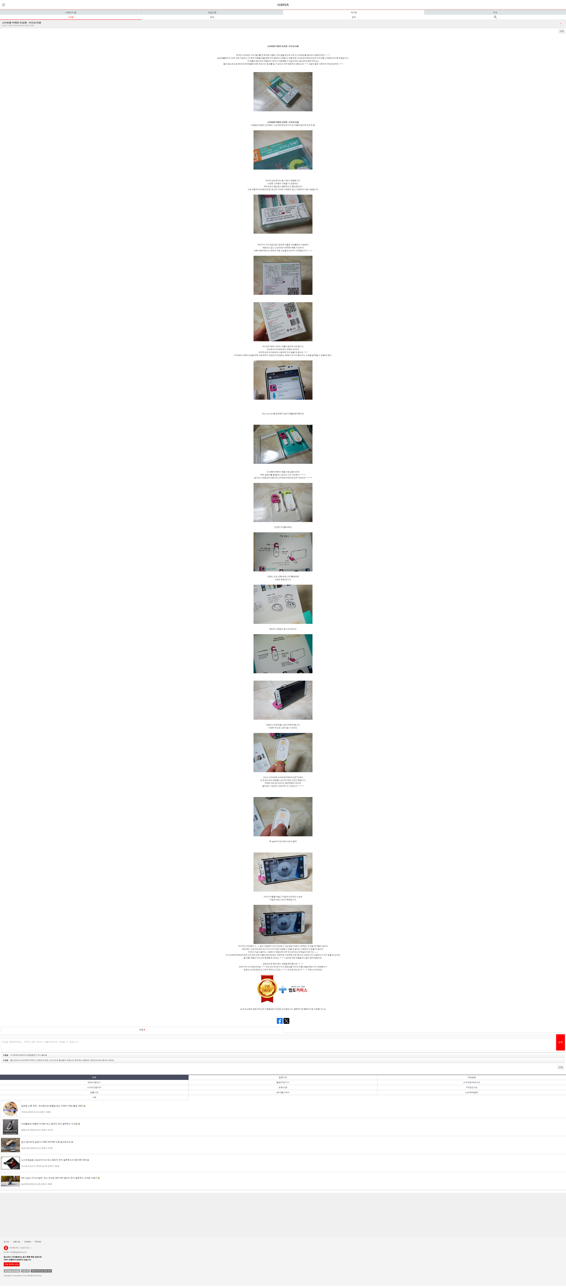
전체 (94, 1077)
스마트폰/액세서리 (471, 1082)
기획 (94, 1097)
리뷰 (71, 17)
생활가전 (94, 1092)
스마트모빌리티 (94, 1087)
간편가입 (16, 1242)
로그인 (6, 1242)
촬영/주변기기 (282, 1082)
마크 (495, 12)
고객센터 (27, 1242)
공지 (354, 17)
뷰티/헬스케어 (282, 1092)
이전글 (58, 1060)
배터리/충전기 (94, 1082)
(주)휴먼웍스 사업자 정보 (19, 1248)
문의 (212, 17)
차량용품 (472, 1077)
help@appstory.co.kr (18, 1252)
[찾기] (495, 17)
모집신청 (212, 12)
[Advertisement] (89, 1215)
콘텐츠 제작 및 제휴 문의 (41, 1271)
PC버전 (38, 1242)
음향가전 (283, 1077)
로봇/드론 (282, 1087)
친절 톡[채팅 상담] (12, 1264)
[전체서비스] (3, 5)
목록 (562, 31)
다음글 (25, 1055)
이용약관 (25, 1271)
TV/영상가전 (471, 1087)
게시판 (354, 12)
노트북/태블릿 (471, 1092)
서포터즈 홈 (70, 12)
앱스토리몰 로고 (6, 1249)
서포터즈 (283, 4)
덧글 (142, 1029)
